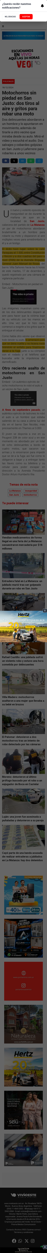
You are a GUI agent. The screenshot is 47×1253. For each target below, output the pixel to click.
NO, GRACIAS (10, 17)
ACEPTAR (26, 17)
